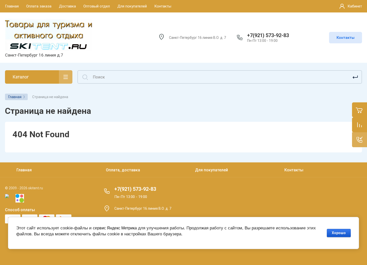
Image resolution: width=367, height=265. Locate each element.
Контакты (346, 37)
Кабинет (355, 6)
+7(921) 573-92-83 (268, 35)
